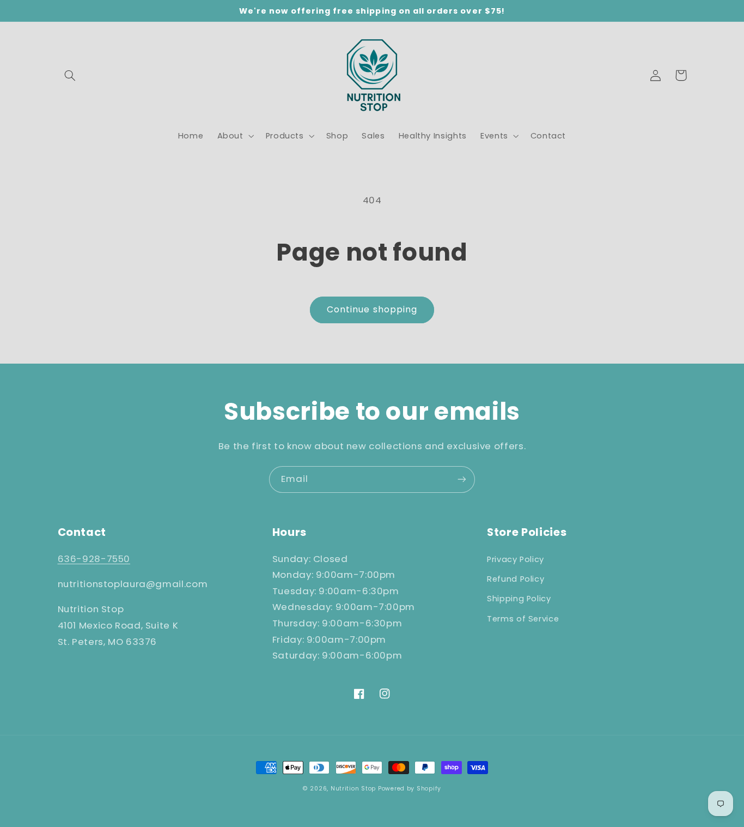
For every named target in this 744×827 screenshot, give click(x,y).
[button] (70, 75)
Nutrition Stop (353, 788)
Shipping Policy (519, 598)
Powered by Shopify (409, 788)
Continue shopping (372, 309)
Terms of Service (523, 618)
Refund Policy (515, 579)
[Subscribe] (461, 479)
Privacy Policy (515, 559)
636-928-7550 (94, 558)
